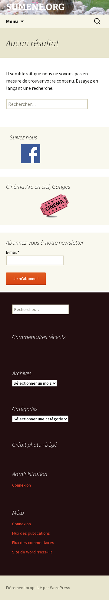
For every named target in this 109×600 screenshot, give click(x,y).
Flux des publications (31, 533)
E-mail (12, 252)
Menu (12, 21)
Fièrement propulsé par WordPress (38, 587)
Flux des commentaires (33, 542)
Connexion (21, 485)
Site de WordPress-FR (32, 552)
